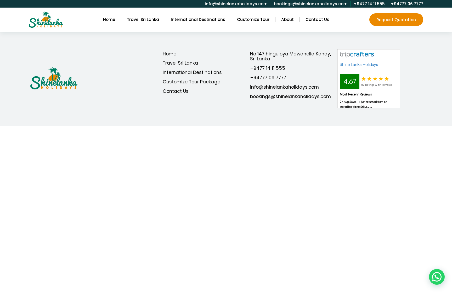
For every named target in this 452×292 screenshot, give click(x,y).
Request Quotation (396, 19)
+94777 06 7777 (407, 4)
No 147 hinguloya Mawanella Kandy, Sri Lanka (290, 56)
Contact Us (176, 91)
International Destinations (192, 72)
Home (169, 53)
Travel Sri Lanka (180, 63)
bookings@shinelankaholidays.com (311, 4)
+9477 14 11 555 (369, 4)
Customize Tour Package (191, 81)
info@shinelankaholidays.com (236, 4)
